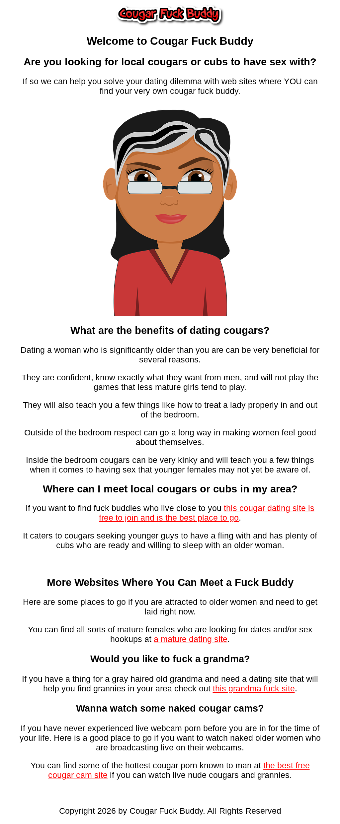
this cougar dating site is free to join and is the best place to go (206, 512)
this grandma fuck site (254, 688)
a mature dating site (190, 639)
